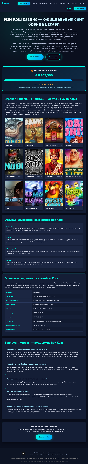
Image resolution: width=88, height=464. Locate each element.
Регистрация (53, 57)
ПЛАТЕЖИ (34, 3)
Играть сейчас (35, 57)
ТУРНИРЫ (82, 3)
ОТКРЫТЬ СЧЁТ (80, 8)
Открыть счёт (44, 437)
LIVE (68, 3)
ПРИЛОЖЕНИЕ (43, 3)
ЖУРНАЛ (62, 3)
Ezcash (6, 3)
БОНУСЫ (74, 3)
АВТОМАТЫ (53, 3)
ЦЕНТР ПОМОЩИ (24, 3)
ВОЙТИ (69, 8)
